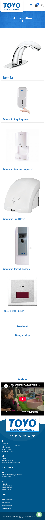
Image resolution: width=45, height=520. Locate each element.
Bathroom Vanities (9, 499)
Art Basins (6, 502)
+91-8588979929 (7, 488)
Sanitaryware (7, 505)
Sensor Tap (8, 77)
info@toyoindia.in (7, 461)
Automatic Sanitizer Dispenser (18, 169)
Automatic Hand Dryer (14, 219)
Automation (6, 509)
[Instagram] (20, 436)
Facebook (22, 326)
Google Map (22, 335)
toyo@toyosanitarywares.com (11, 463)
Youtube (22, 379)
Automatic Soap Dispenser (16, 119)
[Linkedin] (29, 436)
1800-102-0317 (6, 477)
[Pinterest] (33, 436)
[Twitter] (16, 436)
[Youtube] (24, 436)
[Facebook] (11, 436)
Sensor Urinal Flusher (13, 311)
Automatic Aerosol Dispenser (17, 269)
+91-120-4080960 (7, 486)
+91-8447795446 (7, 490)
